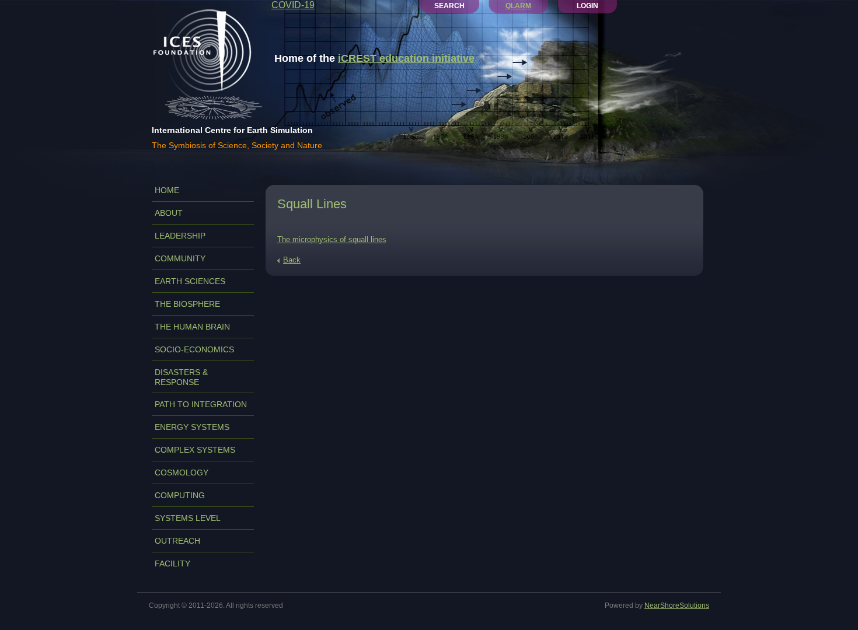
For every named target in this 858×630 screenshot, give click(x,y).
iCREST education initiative (406, 58)
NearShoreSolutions (676, 605)
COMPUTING (180, 495)
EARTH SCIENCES (190, 281)
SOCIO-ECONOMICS (194, 349)
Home (167, 190)
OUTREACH (177, 540)
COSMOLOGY (181, 472)
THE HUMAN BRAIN (192, 326)
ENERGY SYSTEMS (192, 427)
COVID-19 (293, 5)
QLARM (518, 6)
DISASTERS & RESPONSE (181, 377)
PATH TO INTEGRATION (201, 404)
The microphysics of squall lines (331, 239)
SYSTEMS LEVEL (188, 518)
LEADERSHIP (180, 235)
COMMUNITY (180, 258)
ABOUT (169, 213)
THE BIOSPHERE (187, 304)
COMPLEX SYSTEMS (195, 449)
